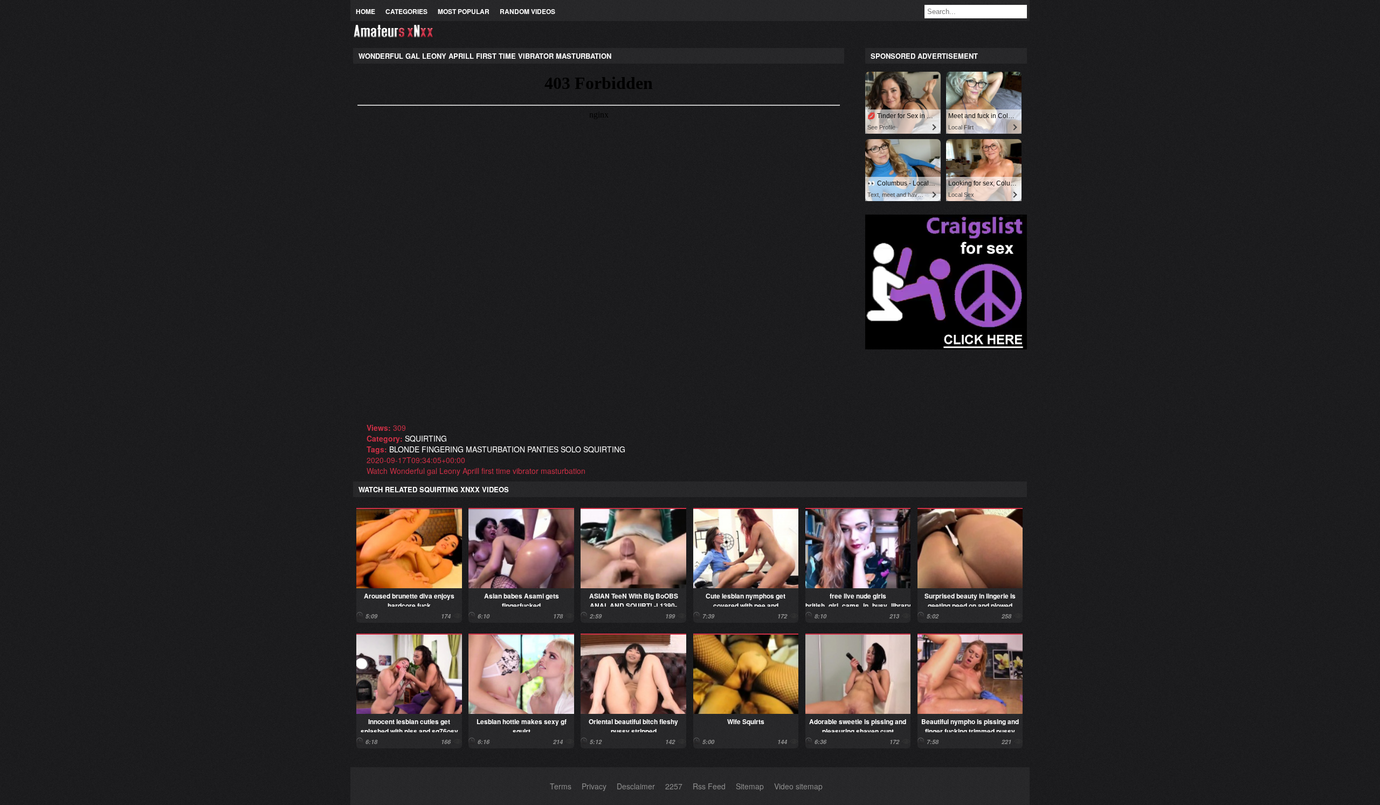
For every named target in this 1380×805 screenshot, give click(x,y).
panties (542, 449)
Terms (560, 786)
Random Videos (527, 11)
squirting (426, 438)
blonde (404, 449)
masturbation (495, 449)
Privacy (594, 786)
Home (365, 11)
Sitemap (750, 786)
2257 (673, 786)
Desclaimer (636, 786)
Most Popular (463, 11)
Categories (406, 11)
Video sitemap (798, 786)
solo (571, 449)
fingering (443, 449)
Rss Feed (709, 786)
